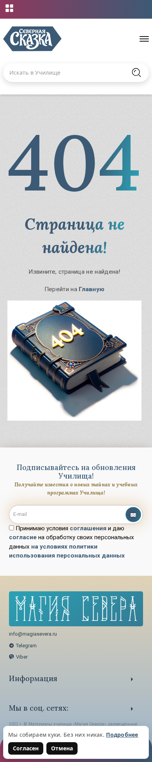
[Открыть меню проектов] (9, 8)
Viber (22, 657)
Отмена (62, 748)
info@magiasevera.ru (33, 634)
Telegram (26, 645)
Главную (91, 289)
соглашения (88, 528)
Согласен (26, 748)
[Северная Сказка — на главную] (32, 39)
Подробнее (122, 734)
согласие (23, 537)
